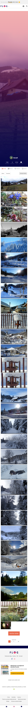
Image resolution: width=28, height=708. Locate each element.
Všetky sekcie (15, 2)
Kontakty (14, 697)
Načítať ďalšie (14, 633)
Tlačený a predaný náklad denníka (9, 699)
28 (18, 641)
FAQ (17, 656)
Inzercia (19, 697)
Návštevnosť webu (22, 699)
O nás (8, 697)
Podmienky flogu (8, 656)
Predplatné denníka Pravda (17, 673)
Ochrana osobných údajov (16, 701)
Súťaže (7, 701)
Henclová (8, 173)
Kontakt (21, 656)
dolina (3, 173)
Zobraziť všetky (23, 173)
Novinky (14, 656)
